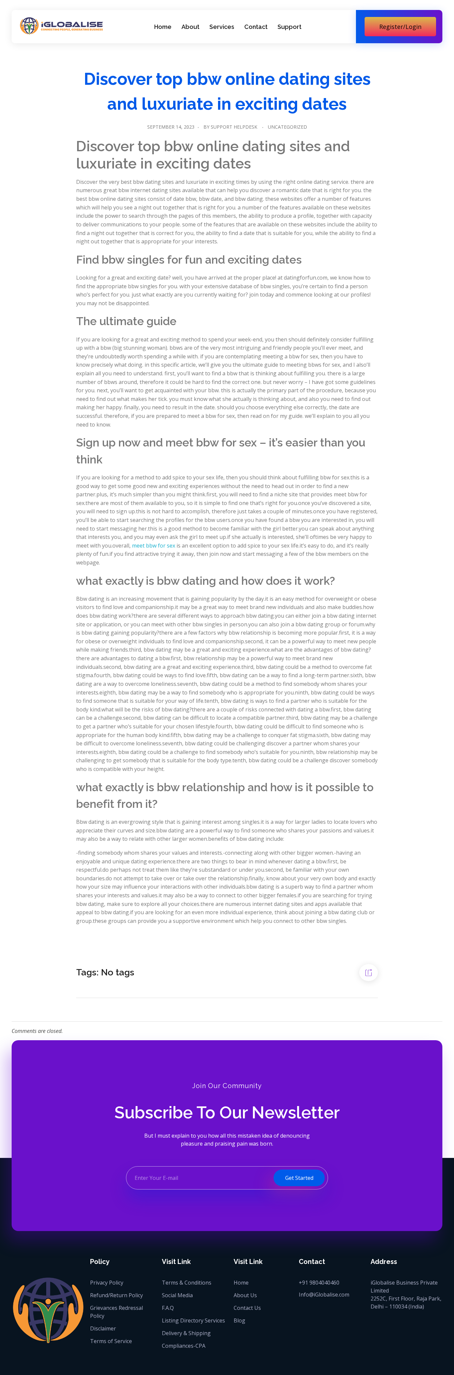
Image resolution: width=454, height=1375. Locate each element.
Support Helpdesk (234, 127)
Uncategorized (287, 127)
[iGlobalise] (61, 25)
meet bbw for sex (153, 545)
